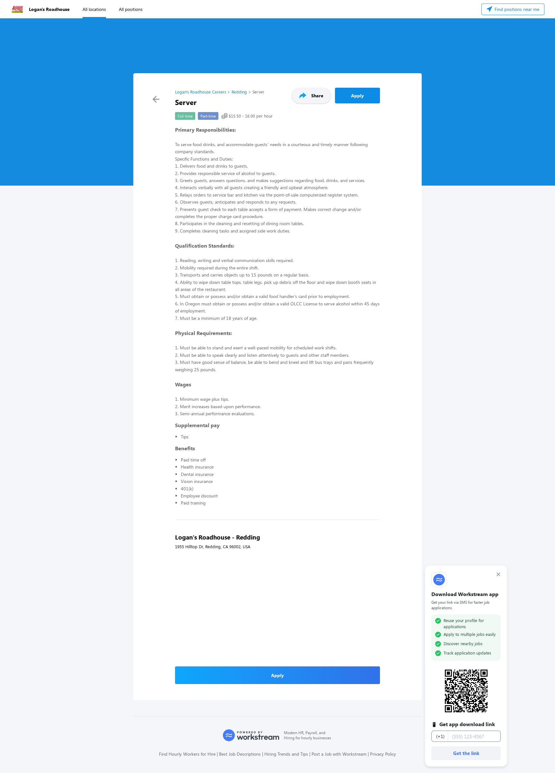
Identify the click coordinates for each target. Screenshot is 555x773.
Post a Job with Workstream (339, 754)
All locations (94, 9)
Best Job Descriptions (240, 754)
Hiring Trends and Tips (286, 754)
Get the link (466, 753)
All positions (131, 9)
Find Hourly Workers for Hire (187, 754)
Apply (357, 95)
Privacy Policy (383, 754)
